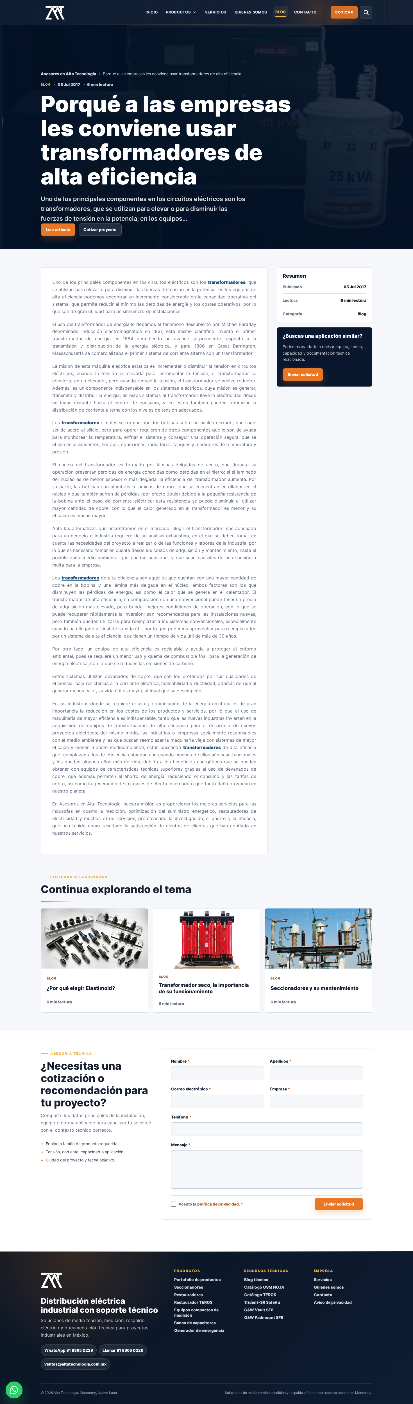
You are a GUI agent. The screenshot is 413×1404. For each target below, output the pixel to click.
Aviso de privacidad (333, 1302)
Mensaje (180, 1144)
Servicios (215, 12)
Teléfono (181, 1117)
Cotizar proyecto (100, 229)
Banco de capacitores (195, 1322)
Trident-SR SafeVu (262, 1302)
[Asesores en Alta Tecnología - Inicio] (55, 12)
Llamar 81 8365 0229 (123, 1350)
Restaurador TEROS (193, 1302)
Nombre (180, 1061)
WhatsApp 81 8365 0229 (68, 1350)
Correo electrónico (191, 1088)
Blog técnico (256, 1279)
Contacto (305, 12)
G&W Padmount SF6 (263, 1317)
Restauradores (188, 1294)
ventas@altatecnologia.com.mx (75, 1363)
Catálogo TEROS (260, 1294)
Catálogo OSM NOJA (264, 1287)
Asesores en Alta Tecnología (68, 73)
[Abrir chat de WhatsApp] (14, 1390)
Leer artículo (58, 229)
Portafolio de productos (197, 1279)
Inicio (152, 12)
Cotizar (344, 12)
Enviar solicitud (303, 374)
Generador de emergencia (199, 1330)
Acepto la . (211, 1204)
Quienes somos (251, 12)
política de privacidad (218, 1204)
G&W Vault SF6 (258, 1309)
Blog (280, 12)
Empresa (280, 1088)
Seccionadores (188, 1287)
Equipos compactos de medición (196, 1312)
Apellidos (281, 1061)
